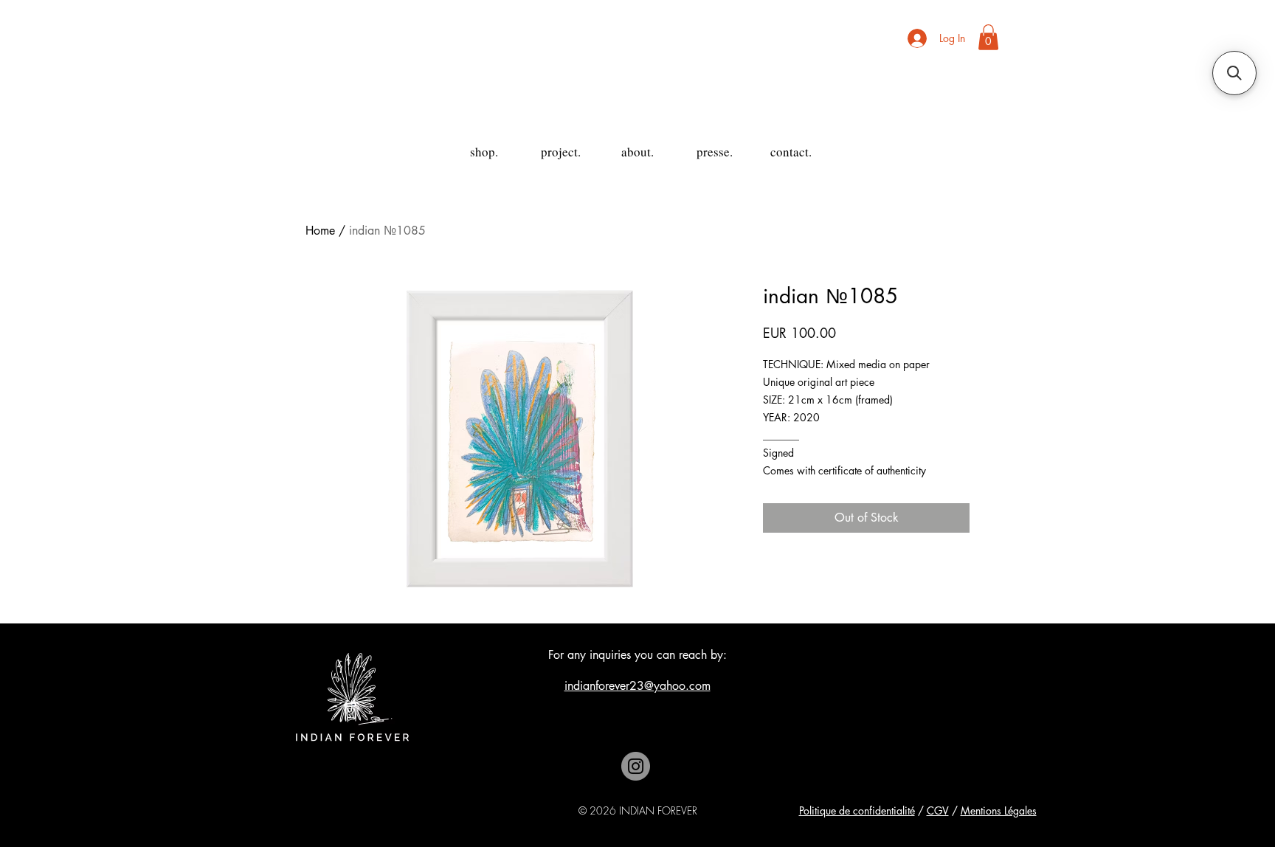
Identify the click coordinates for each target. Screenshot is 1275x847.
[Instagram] (635, 766)
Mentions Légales (999, 810)
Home (320, 230)
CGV (938, 810)
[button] (988, 37)
